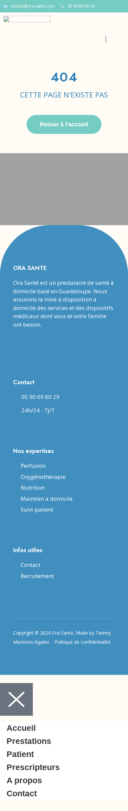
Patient (20, 754)
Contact (22, 793)
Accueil (21, 727)
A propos (24, 780)
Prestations (29, 741)
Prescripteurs (33, 767)
